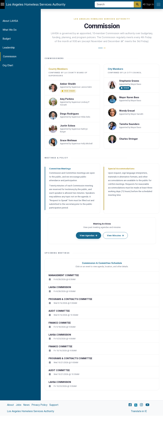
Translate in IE (139, 411)
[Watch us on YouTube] (147, 404)
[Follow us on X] (135, 404)
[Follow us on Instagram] (141, 404)
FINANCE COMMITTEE (60, 346)
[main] (81, 212)
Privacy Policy (39, 404)
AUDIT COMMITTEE (59, 311)
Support (53, 404)
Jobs (18, 404)
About (10, 404)
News (26, 404)
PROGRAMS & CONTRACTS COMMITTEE (70, 299)
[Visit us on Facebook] (130, 404)
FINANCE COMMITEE (60, 323)
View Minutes (114, 235)
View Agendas (87, 235)
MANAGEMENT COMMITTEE (64, 275)
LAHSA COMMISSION (60, 287)
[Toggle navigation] (158, 4)
